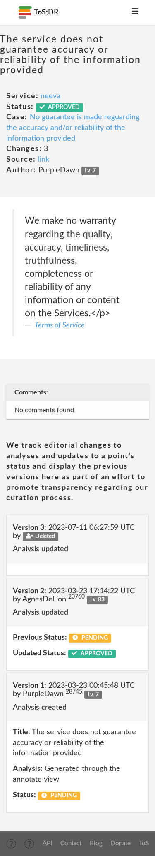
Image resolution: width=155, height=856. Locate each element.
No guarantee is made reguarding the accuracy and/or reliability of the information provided (72, 128)
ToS (144, 843)
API (47, 843)
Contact (70, 843)
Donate (121, 843)
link (43, 159)
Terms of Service (60, 325)
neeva (50, 96)
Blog (96, 843)
